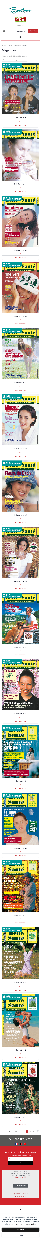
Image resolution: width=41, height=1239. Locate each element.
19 (19, 1131)
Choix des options (20, 125)
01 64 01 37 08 (20, 1177)
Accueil (4, 45)
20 (23, 1131)
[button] (20, 36)
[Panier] (12, 31)
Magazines (17, 45)
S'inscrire (33, 31)
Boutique (10, 45)
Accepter (20, 1229)
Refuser (20, 1235)
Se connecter (21, 31)
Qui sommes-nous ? (21, 1194)
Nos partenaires (20, 1196)
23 (34, 1131)
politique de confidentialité (25, 1224)
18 (16, 1131)
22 (30, 1131)
